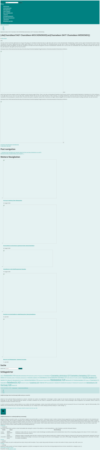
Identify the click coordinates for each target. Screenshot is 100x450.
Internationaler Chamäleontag (12, 144)
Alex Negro (4, 38)
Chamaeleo (47, 375)
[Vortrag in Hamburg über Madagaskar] (30, 198)
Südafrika (34, 382)
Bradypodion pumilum (33, 375)
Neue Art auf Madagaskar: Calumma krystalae (14, 359)
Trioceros (75, 382)
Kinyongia (40, 380)
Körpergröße (47, 380)
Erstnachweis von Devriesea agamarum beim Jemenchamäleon (18, 245)
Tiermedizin (69, 382)
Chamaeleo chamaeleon (80, 375)
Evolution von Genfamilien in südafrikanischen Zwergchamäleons (19, 314)
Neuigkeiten (6, 9)
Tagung (5, 14)
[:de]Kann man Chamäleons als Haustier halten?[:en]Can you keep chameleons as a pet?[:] (21, 152)
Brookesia (41, 375)
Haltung (9, 380)
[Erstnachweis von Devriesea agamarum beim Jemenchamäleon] (30, 243)
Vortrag (6, 385)
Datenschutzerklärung (23, 388)
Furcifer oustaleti (78, 377)
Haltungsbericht (16, 380)
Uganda (81, 382)
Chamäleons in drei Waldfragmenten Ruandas (14, 269)
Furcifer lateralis (70, 377)
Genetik (4, 380)
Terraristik (63, 382)
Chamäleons (44, 377)
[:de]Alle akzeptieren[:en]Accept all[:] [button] (29, 408)
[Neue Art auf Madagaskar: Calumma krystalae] (30, 357)
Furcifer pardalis (90, 377)
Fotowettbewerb (8, 16)
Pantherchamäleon (79, 380)
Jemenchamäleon (31, 380)
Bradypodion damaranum (21, 375)
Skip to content (4, 23)
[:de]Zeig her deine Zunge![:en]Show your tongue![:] (12, 153)
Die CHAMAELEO (8, 13)
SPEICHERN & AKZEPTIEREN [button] (7, 447)
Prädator (88, 380)
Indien (23, 380)
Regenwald (4, 382)
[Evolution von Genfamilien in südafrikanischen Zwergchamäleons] (30, 311)
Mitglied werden (8, 21)
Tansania (57, 382)
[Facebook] (3, 27)
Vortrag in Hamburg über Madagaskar (12, 200)
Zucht (14, 385)
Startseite (6, 6)
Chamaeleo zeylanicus (33, 377)
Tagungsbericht (50, 382)
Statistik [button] (2, 439)
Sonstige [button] (2, 443)
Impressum (14, 388)
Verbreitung (91, 382)
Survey (28, 382)
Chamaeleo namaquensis (21, 377)
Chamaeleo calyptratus (60, 375)
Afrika (2, 375)
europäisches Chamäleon (58, 377)
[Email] (3, 29)
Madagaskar (57, 379)
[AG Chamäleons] (5, 24)
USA (84, 382)
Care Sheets (6, 11)
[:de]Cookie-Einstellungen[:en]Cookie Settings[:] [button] (11, 408)
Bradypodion (9, 375)
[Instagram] (3, 28)
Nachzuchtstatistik (8, 18)
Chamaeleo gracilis (11, 377)
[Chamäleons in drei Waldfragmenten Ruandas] (28, 266)
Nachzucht (70, 380)
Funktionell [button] (3, 425)
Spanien (23, 382)
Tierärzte (6, 19)
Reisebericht (14, 382)
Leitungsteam (7, 8)
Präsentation (94, 380)
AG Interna (3, 144)
